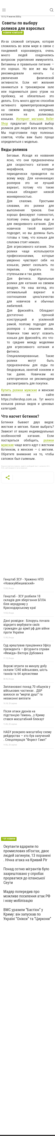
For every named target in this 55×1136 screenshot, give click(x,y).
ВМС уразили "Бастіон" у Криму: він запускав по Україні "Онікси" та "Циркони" (27, 914)
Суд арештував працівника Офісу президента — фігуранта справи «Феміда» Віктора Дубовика (27, 649)
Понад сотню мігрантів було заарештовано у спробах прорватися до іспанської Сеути (26, 876)
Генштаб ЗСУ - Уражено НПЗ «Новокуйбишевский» (23, 581)
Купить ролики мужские (19, 390)
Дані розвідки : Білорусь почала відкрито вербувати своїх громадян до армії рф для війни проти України (26, 626)
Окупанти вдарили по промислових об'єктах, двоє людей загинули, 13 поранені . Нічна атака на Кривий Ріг (27, 853)
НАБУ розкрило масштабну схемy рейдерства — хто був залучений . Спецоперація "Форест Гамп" (27, 736)
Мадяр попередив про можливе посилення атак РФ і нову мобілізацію (26, 896)
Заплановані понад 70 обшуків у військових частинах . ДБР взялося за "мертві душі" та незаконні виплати (26, 692)
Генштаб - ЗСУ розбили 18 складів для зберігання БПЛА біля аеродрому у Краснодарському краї (24, 602)
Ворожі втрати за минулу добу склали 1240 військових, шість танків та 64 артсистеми (25, 670)
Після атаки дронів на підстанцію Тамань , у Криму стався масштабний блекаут (24, 715)
